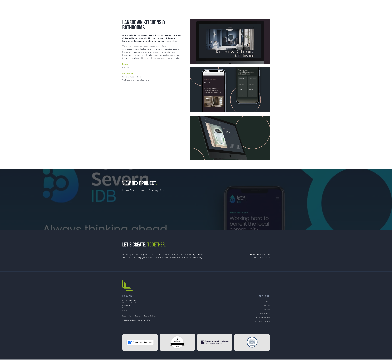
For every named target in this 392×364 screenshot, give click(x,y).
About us (267, 305)
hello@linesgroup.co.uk (259, 254)
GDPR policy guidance (262, 321)
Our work (267, 309)
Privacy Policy (127, 316)
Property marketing (263, 313)
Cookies (138, 316)
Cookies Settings (150, 316)
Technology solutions (263, 317)
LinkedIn (267, 301)
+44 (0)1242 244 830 (261, 257)
